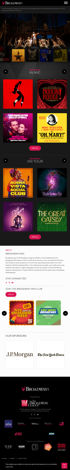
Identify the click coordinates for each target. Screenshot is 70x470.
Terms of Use (22, 458)
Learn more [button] (9, 466)
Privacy (4, 458)
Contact (12, 458)
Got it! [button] (64, 465)
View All (35, 148)
